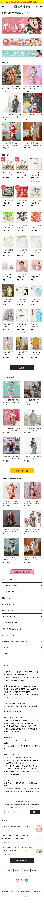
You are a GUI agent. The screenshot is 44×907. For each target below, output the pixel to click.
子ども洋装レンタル (8, 610)
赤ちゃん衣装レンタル (8, 604)
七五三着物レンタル (8, 592)
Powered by (19, 897)
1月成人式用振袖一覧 (22, 572)
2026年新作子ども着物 (9, 585)
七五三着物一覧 (22, 471)
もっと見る (22, 368)
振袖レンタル (6, 598)
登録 (34, 812)
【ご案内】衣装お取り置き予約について (16, 13)
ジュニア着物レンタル (9, 616)
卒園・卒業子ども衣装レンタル (11, 629)
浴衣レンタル (6, 647)
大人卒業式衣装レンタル (10, 623)
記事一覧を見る (22, 861)
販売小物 (5, 654)
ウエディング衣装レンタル (10, 635)
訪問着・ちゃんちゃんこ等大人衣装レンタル (15, 641)
